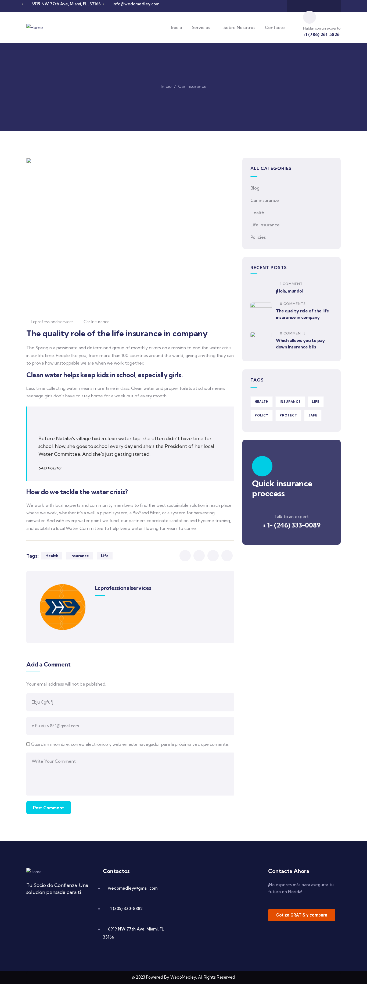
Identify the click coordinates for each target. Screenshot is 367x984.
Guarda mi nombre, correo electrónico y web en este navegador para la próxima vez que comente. (130, 744)
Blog (255, 188)
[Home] (34, 27)
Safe (312, 415)
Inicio (166, 86)
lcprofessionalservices (52, 321)
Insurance (79, 555)
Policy (261, 415)
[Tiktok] (329, 6)
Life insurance (265, 224)
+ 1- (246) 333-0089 (291, 525)
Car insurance (192, 86)
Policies (258, 237)
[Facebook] (298, 6)
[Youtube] (319, 6)
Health (51, 555)
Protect (288, 415)
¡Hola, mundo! (289, 291)
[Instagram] (308, 6)
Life (105, 555)
